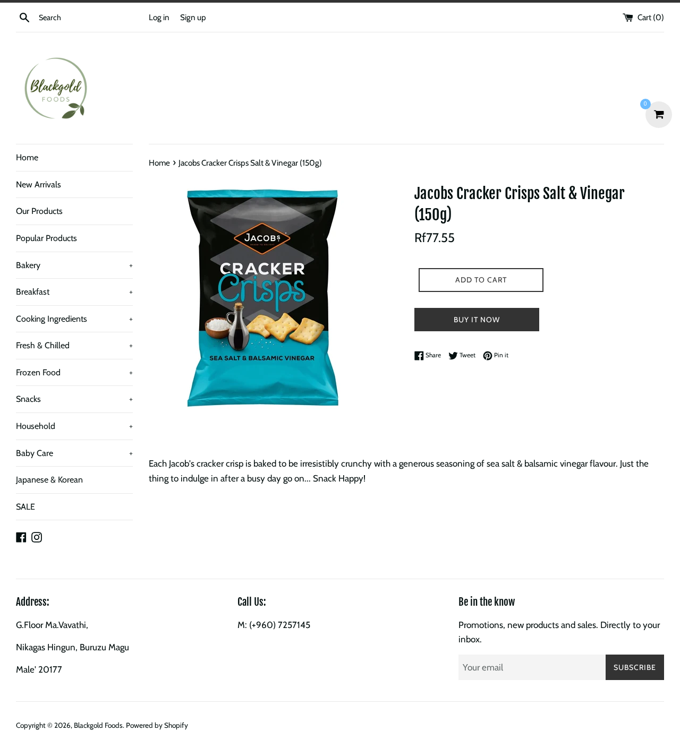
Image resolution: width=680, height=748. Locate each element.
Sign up (193, 17)
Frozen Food (74, 372)
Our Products (39, 211)
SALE (25, 507)
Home (27, 157)
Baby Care (74, 453)
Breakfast (74, 292)
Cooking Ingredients (74, 319)
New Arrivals (38, 184)
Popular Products (46, 238)
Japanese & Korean (49, 480)
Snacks (74, 399)
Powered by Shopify (157, 725)
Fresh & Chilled (74, 345)
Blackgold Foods (98, 725)
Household (74, 426)
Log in (159, 17)
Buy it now (477, 319)
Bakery (74, 265)
